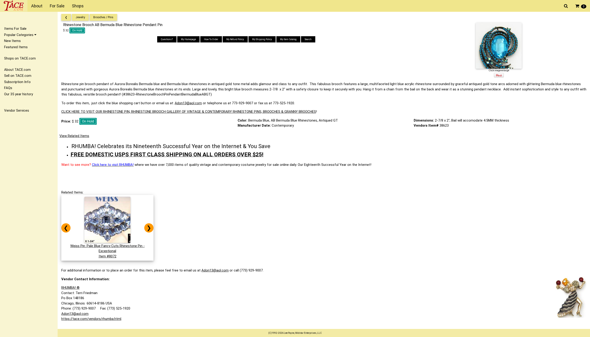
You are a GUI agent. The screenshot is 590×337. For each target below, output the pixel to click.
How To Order (211, 39)
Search (308, 39)
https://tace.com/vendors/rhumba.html (91, 319)
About (36, 5)
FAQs (8, 88)
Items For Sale (15, 29)
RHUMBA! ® (70, 288)
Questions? (167, 39)
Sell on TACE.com (17, 76)
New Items (12, 41)
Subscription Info (17, 82)
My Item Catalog (288, 39)
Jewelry (80, 17)
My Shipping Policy (262, 39)
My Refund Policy (235, 39)
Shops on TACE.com (20, 58)
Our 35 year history (18, 94)
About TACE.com (17, 70)
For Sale (57, 5)
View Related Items (74, 136)
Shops (78, 5)
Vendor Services (16, 110)
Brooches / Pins (103, 17)
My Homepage (188, 39)
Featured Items (16, 47)
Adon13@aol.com (188, 103)
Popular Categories (19, 35)
